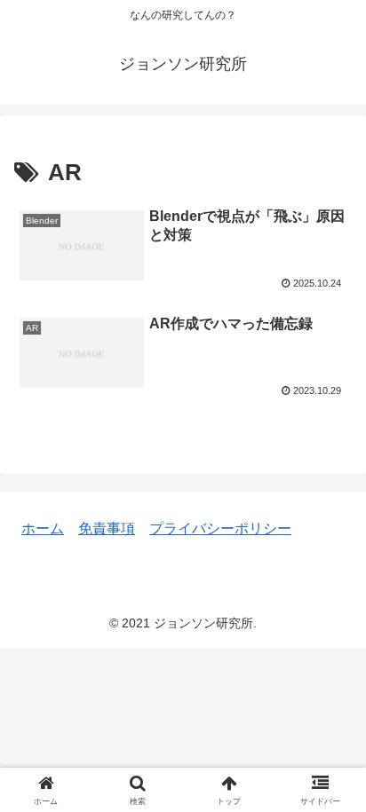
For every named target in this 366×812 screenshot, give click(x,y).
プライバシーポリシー (220, 528)
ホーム (42, 528)
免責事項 (106, 528)
